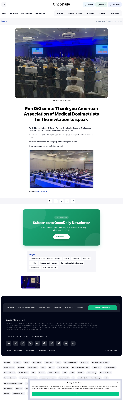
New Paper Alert (40, 13)
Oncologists (102, 4)
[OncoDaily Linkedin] (8, 343)
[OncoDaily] (61, 4)
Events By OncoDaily (75, 13)
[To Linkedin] (61, 201)
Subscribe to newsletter (102, 308)
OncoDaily (76, 258)
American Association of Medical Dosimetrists (45, 258)
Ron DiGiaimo (35, 267)
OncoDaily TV (102, 13)
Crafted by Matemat (110, 350)
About (9, 350)
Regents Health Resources (48, 263)
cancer (66, 258)
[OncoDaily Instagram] (30, 343)
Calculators (90, 4)
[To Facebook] (73, 201)
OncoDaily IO (57, 308)
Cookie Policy (42, 350)
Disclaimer (52, 350)
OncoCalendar (116, 4)
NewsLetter (115, 13)
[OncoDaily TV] (37, 343)
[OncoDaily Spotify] (44, 343)
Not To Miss (14, 13)
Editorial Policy (30, 350)
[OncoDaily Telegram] (51, 343)
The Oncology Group (50, 267)
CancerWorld (10, 308)
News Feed (60, 13)
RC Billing (34, 263)
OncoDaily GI (69, 308)
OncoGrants (90, 13)
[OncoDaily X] (15, 343)
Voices (3, 13)
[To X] (67, 201)
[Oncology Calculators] (85, 4)
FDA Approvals (26, 13)
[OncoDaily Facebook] (22, 343)
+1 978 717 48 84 (22, 336)
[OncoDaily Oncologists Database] (98, 4)
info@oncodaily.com (41, 336)
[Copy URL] (50, 201)
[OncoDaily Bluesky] (58, 343)
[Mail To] (56, 201)
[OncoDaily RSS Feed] (73, 343)
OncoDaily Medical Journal (26, 308)
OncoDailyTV (80, 308)
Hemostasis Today (44, 308)
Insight (4, 21)
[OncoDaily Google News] (65, 343)
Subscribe (60, 237)
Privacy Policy (18, 350)
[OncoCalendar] (110, 4)
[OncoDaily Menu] (3, 4)
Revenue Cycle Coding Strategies (72, 263)
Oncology (86, 258)
